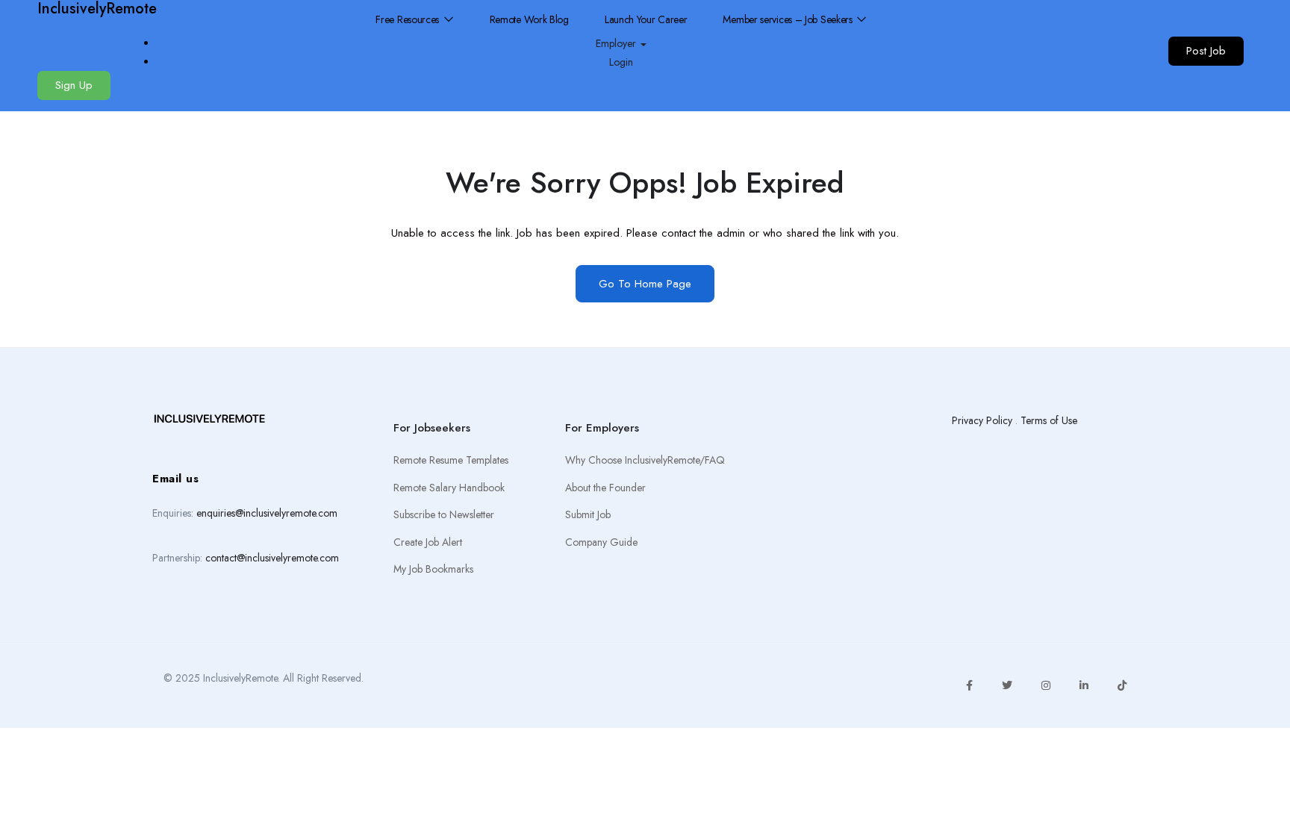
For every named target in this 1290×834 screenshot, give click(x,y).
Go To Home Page (645, 284)
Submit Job (588, 514)
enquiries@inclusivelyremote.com (266, 512)
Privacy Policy (982, 420)
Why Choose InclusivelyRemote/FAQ (645, 459)
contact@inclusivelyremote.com (272, 557)
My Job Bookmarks (433, 568)
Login (621, 62)
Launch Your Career (646, 19)
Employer (617, 43)
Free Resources (409, 19)
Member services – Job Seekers (789, 19)
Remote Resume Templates (450, 459)
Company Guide (601, 542)
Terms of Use (1049, 420)
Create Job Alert (427, 542)
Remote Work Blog (529, 19)
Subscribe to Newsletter (443, 514)
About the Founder (605, 487)
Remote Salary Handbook (449, 487)
